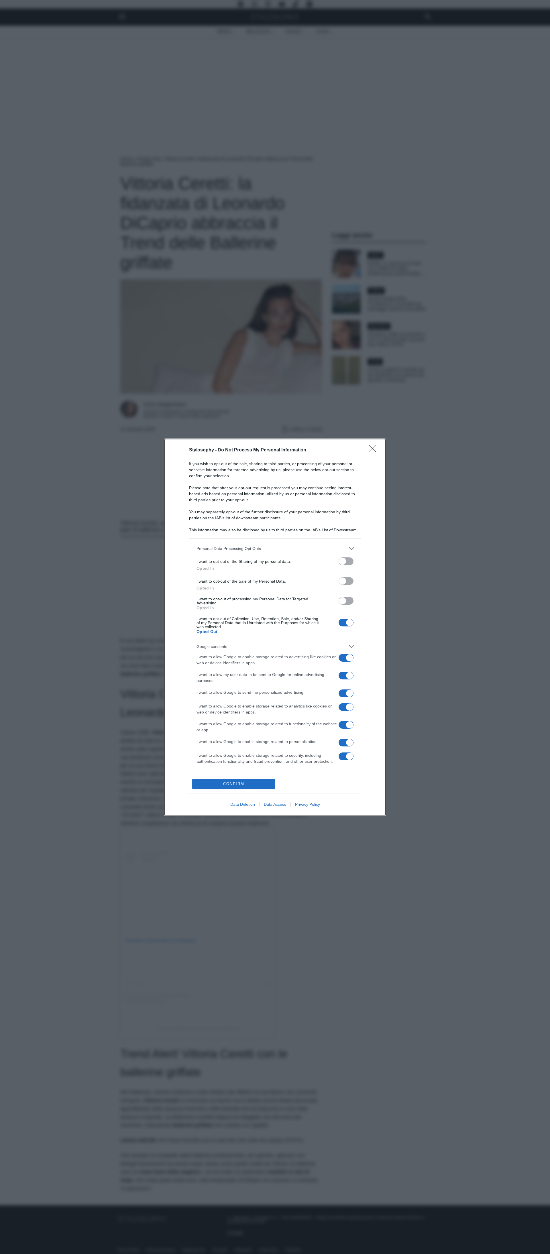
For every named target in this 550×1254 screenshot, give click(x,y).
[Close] (374, 450)
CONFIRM (233, 784)
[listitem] (275, 549)
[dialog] (275, 627)
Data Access (275, 804)
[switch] (346, 561)
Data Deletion (242, 804)
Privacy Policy (307, 804)
